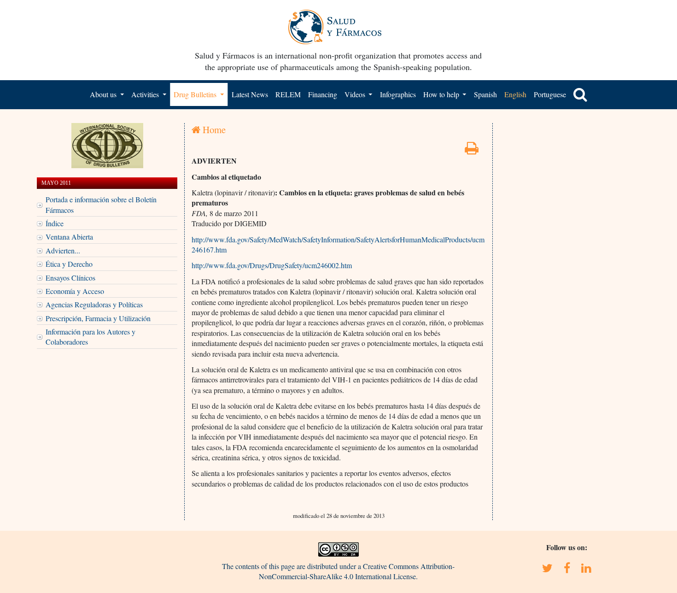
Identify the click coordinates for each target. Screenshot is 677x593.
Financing (322, 94)
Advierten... (63, 250)
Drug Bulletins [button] (196, 94)
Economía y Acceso (75, 291)
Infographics (398, 94)
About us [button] (104, 94)
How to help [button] (442, 94)
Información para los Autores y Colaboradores (90, 336)
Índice (55, 223)
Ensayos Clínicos (70, 277)
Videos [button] (355, 94)
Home (213, 129)
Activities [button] (146, 94)
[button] (580, 94)
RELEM (288, 94)
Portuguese (550, 94)
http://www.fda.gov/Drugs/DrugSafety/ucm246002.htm (272, 265)
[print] (472, 150)
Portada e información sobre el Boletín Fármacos (101, 204)
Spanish (485, 94)
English (515, 94)
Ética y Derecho (69, 264)
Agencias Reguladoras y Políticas (94, 304)
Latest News (250, 94)
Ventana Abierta (69, 236)
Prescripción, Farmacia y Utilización (98, 318)
